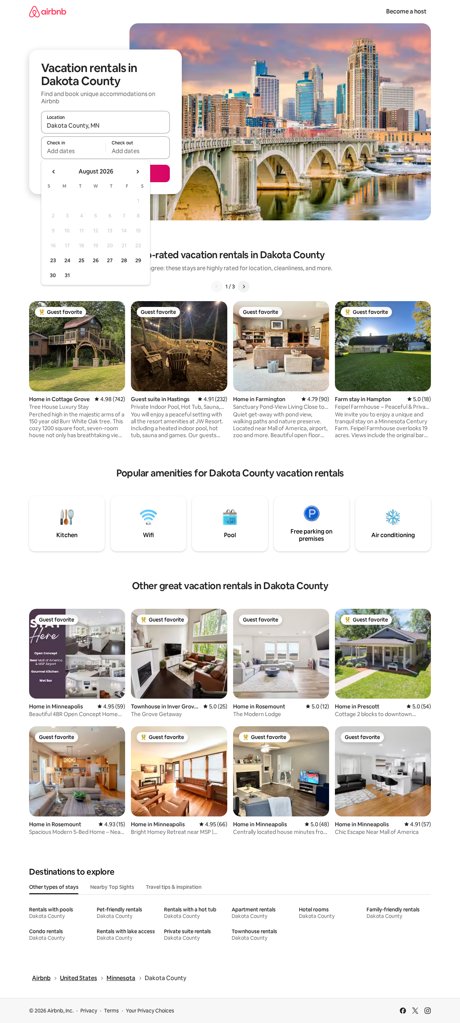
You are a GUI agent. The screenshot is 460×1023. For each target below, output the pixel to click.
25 (81, 260)
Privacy (88, 1010)
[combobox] (105, 125)
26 (96, 260)
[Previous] (217, 286)
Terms (111, 1010)
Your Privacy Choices (150, 1010)
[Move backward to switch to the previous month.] (54, 171)
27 (110, 260)
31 (67, 275)
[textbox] (73, 151)
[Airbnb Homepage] (47, 11)
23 (53, 260)
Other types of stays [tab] (54, 887)
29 (138, 260)
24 (67, 260)
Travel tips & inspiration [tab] (173, 887)
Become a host (406, 11)
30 (53, 275)
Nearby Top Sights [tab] (112, 887)
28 (124, 260)
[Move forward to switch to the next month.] (137, 171)
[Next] (243, 286)
